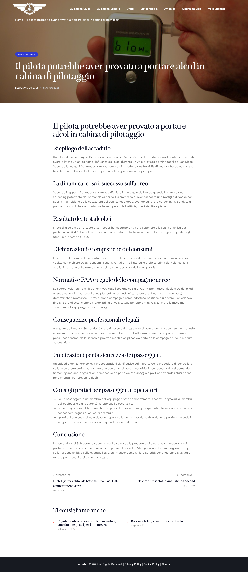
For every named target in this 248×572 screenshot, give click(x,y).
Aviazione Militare (108, 8)
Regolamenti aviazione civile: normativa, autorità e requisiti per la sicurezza (87, 522)
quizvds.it (82, 564)
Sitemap (166, 564)
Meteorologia (149, 8)
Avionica (169, 8)
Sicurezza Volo (191, 8)
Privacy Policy (133, 564)
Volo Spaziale (216, 8)
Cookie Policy (151, 564)
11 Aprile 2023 (137, 525)
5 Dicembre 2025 (66, 528)
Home (19, 20)
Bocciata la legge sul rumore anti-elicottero (161, 521)
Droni (130, 8)
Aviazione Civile (80, 8)
